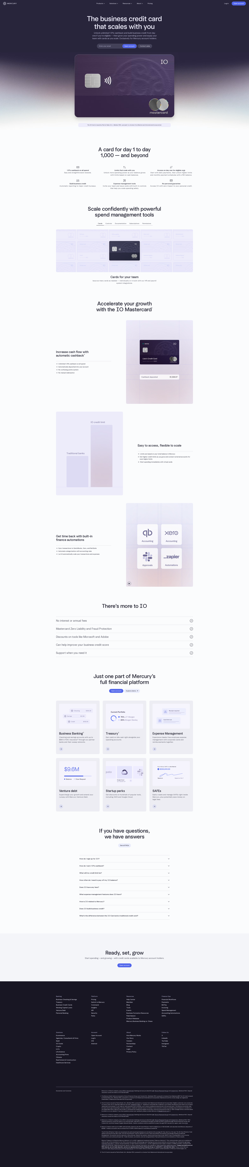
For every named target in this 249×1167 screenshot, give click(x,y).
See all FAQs (124, 845)
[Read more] (61, 749)
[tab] (100, 223)
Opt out (103, 56)
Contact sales (145, 46)
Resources (126, 3)
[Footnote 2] (84, 355)
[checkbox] (99, 56)
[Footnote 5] (118, 733)
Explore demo (131, 691)
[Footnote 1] (152, 309)
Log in (226, 3)
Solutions (113, 3)
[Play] (129, 584)
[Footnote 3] (83, 733)
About (139, 3)
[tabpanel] (124, 256)
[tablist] (124, 223)
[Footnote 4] (77, 740)
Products (99, 3)
